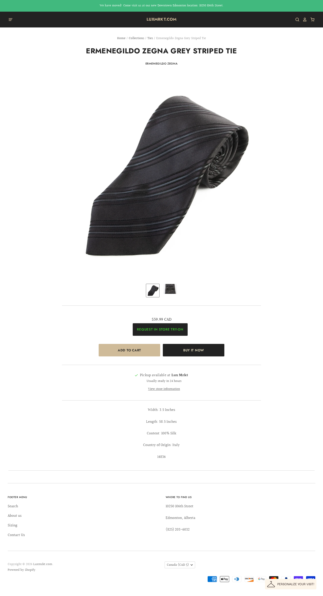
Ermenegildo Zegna (161, 63)
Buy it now (193, 350)
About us (15, 516)
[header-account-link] (303, 19)
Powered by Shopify (21, 570)
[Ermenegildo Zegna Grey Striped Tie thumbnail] (152, 290)
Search (13, 506)
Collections (136, 38)
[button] (290, 584)
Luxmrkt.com (162, 19)
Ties (150, 38)
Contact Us (16, 535)
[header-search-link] (295, 19)
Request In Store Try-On (160, 329)
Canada (178, 564)
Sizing (12, 525)
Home (121, 38)
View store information (164, 389)
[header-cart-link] (311, 19)
